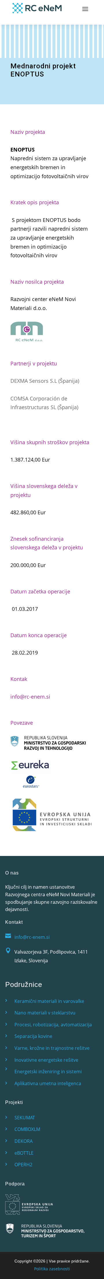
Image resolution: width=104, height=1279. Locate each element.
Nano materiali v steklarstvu (44, 1013)
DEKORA (23, 1141)
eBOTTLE (24, 1153)
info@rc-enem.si (30, 696)
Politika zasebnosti (52, 1268)
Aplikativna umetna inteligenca (47, 1083)
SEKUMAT (24, 1117)
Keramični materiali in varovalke (49, 1001)
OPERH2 (23, 1164)
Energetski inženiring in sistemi (48, 1071)
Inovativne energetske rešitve (46, 1060)
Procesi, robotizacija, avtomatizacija (53, 1024)
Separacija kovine (33, 1036)
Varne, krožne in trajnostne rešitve (52, 1048)
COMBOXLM (27, 1129)
